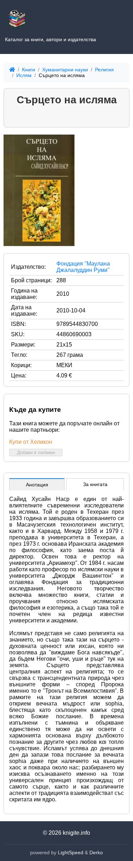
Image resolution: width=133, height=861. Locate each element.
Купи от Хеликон (30, 442)
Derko (96, 852)
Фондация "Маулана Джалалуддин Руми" (83, 267)
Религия (104, 69)
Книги (28, 69)
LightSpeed (70, 852)
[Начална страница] (17, 17)
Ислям (24, 75)
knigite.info (76, 833)
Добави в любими (36, 452)
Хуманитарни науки (65, 69)
